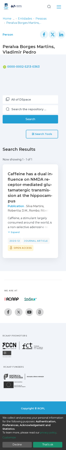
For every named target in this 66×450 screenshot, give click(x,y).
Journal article (36, 241)
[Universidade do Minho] (7, 357)
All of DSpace (21, 99)
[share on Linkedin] (61, 34)
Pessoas (41, 18)
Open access (23, 248)
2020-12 (15, 241)
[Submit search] (49, 6)
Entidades (25, 18)
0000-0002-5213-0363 (23, 66)
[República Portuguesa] (26, 379)
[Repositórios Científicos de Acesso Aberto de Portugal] (11, 299)
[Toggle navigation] (58, 6)
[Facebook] (8, 312)
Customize (9, 437)
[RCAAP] (40, 312)
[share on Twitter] (52, 34)
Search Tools (43, 134)
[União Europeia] (17, 388)
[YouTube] (29, 312)
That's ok (47, 444)
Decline (17, 444)
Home (7, 18)
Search (30, 119)
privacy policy (48, 432)
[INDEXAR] (30, 299)
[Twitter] (19, 312)
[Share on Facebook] (44, 34)
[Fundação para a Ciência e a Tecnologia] (23, 348)
